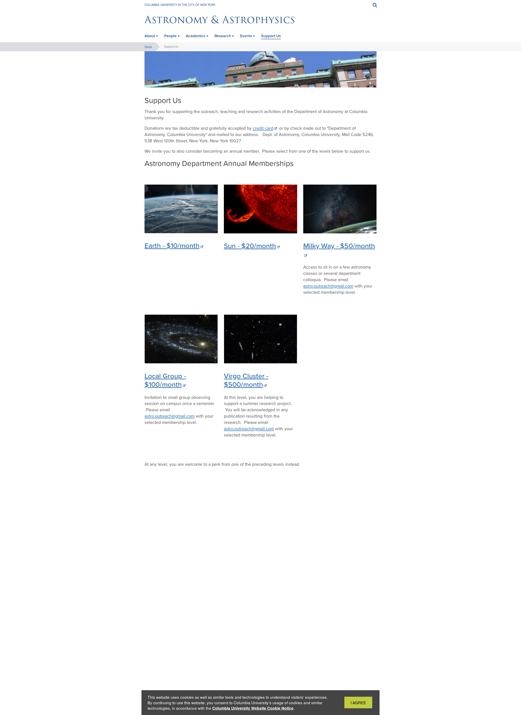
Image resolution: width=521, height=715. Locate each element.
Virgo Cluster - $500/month (246, 380)
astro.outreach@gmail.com (328, 286)
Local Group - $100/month (165, 380)
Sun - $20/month (250, 246)
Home (148, 47)
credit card (263, 128)
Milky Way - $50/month (339, 246)
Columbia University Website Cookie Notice (252, 708)
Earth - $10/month (171, 245)
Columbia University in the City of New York (179, 5)
